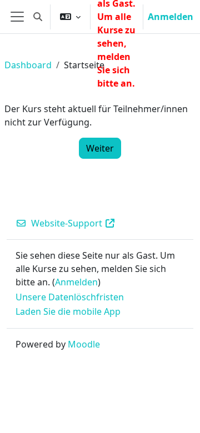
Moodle (84, 344)
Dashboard (28, 65)
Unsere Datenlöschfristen (70, 297)
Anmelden (170, 17)
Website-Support (66, 223)
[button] (38, 16)
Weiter (100, 148)
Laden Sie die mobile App (68, 311)
